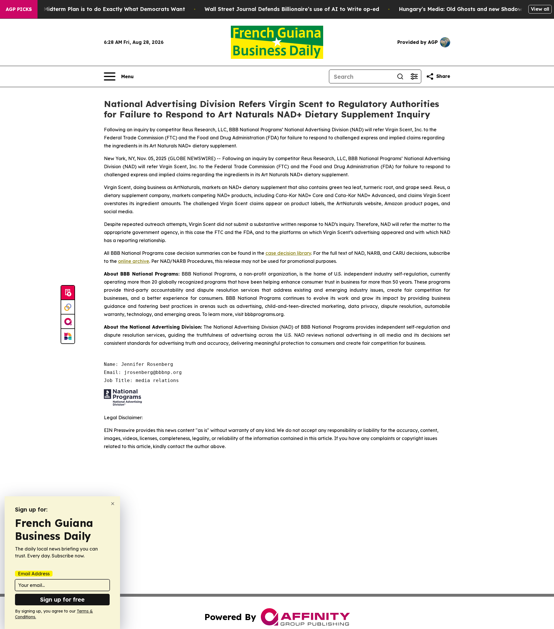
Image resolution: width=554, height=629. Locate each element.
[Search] (400, 76)
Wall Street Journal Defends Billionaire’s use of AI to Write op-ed (292, 9)
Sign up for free (62, 599)
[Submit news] (67, 293)
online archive (133, 261)
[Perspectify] (67, 307)
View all (540, 9)
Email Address (34, 573)
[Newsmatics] (67, 336)
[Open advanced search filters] (414, 76)
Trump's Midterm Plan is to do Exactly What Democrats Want (103, 9)
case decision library (288, 253)
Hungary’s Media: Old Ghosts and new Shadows (462, 9)
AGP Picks (19, 9)
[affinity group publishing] (67, 321)
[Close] (112, 503)
